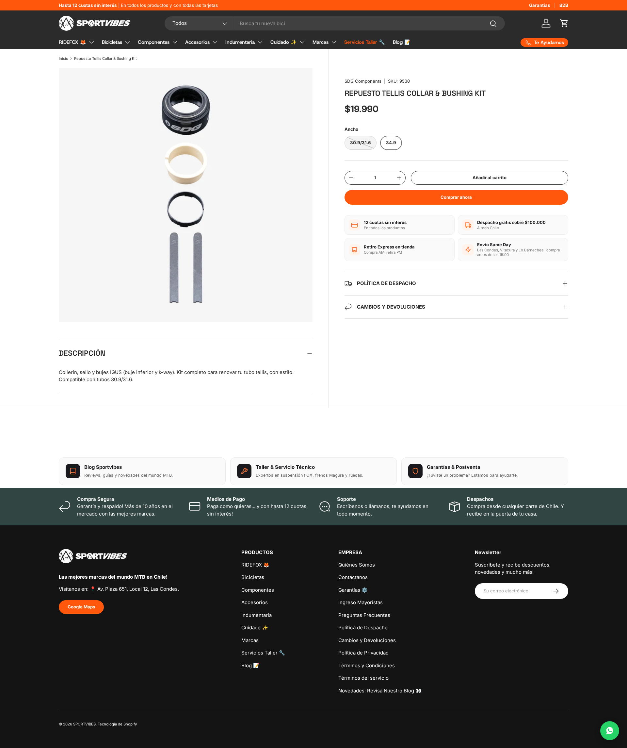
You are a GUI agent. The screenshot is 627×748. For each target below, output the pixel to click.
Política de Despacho (363, 627)
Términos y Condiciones (366, 665)
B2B (563, 5)
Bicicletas (112, 42)
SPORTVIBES (84, 724)
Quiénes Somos (356, 565)
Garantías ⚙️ (353, 590)
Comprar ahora (456, 197)
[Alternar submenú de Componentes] (175, 42)
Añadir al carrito (489, 177)
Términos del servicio (363, 678)
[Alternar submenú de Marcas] (334, 42)
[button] (564, 23)
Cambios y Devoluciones (367, 640)
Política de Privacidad (363, 653)
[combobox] (335, 23)
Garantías (539, 5)
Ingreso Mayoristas (360, 602)
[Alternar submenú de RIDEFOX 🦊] (91, 42)
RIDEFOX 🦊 (72, 42)
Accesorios (197, 42)
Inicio (63, 58)
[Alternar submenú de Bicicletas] (127, 42)
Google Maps (81, 606)
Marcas (321, 42)
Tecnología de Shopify (117, 724)
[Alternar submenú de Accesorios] (215, 42)
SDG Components (363, 81)
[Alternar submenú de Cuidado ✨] (302, 42)
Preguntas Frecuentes (364, 615)
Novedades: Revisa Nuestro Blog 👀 (380, 691)
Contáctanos (353, 577)
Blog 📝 (401, 42)
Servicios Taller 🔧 (364, 42)
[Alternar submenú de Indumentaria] (260, 42)
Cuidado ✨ (283, 42)
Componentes (153, 42)
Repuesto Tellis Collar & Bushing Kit (105, 58)
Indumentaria (240, 42)
